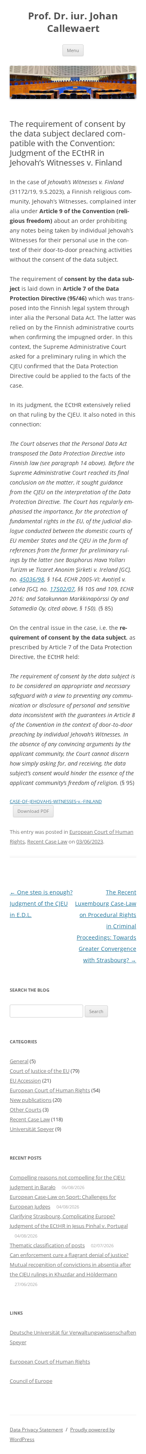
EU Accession (25, 1080)
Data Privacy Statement (36, 1429)
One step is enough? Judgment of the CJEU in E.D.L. (41, 903)
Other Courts (25, 1109)
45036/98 (31, 579)
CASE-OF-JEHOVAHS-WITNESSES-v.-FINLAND (56, 801)
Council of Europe (31, 1381)
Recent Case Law (47, 841)
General (19, 1061)
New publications (31, 1100)
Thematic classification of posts (47, 1245)
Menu (73, 50)
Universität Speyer (32, 1129)
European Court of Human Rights (50, 1090)
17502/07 (62, 589)
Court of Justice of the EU (39, 1070)
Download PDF (33, 811)
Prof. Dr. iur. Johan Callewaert (73, 22)
